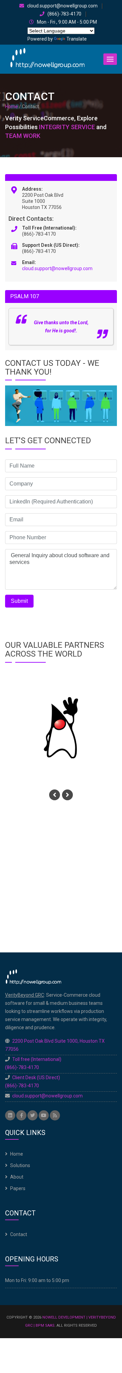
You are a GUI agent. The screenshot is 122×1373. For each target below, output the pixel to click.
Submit (19, 601)
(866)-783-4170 (63, 14)
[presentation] (54, 794)
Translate (76, 39)
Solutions (20, 1165)
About (16, 1177)
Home (11, 106)
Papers (17, 1188)
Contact (18, 1234)
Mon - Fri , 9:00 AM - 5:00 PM (66, 22)
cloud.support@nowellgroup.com (62, 5)
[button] (110, 59)
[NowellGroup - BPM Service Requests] (47, 59)
